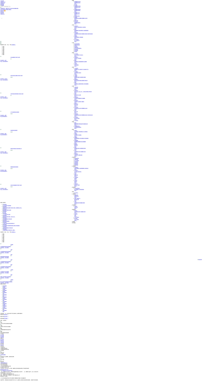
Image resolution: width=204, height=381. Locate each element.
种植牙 (75, 178)
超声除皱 (76, 50)
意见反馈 (2, 341)
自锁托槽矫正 (76, 168)
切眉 (75, 215)
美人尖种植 (76, 160)
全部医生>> (13, 232)
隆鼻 (75, 29)
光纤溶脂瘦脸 (85, 83)
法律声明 (2, 337)
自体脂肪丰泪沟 (77, 151)
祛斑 (75, 93)
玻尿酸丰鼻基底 (84, 33)
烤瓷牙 (75, 181)
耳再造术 (76, 207)
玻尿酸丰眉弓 (83, 211)
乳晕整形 (76, 57)
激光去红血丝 (76, 118)
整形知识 (2, 11)
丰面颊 (75, 76)
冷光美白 (76, 171)
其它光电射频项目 (78, 48)
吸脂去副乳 (81, 123)
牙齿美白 (76, 170)
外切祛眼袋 (86, 138)
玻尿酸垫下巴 (76, 69)
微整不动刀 (8, 8)
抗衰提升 (76, 90)
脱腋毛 (83, 101)
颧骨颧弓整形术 (85, 80)
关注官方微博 (3, 354)
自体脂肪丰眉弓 (77, 211)
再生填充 (76, 21)
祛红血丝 (76, 117)
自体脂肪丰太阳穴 (77, 72)
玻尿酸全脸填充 (77, 22)
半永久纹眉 (76, 219)
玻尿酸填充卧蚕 (77, 9)
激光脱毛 (76, 100)
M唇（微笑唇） (77, 198)
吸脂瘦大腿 (85, 123)
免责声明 (2, 342)
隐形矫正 (86, 168)
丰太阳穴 (76, 71)
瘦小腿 (75, 4)
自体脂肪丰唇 (76, 202)
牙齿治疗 (76, 183)
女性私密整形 (77, 188)
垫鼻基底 (76, 32)
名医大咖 (12, 8)
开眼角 (75, 133)
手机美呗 (2, 0)
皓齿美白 (79, 171)
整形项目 (4, 9)
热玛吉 (75, 46)
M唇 (78, 199)
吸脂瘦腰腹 (76, 123)
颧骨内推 (76, 80)
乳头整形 (76, 53)
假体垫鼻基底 (90, 33)
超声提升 (90, 91)
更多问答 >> (6, 316)
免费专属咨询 (19, 313)
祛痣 (75, 110)
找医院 (7, 9)
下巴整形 (76, 68)
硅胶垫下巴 (82, 69)
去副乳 (75, 63)
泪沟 (75, 150)
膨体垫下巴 (86, 69)
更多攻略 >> (6, 318)
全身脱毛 (79, 101)
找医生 (10, 9)
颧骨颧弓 (76, 79)
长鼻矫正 (84, 27)
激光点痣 (76, 111)
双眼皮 (75, 130)
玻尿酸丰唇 (76, 18)
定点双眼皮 (85, 131)
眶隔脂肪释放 (76, 138)
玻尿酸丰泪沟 (83, 151)
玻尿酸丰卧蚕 (76, 148)
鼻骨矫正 (76, 26)
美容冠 (75, 180)
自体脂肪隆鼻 (85, 30)
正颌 (75, 173)
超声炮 (75, 51)
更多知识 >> (6, 314)
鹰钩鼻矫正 (80, 27)
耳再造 (75, 206)
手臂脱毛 (76, 101)
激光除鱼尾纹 (77, 43)
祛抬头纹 (76, 113)
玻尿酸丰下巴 (77, 12)
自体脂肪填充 (77, 126)
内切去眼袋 (82, 138)
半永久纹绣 (76, 217)
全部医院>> (13, 44)
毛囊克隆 (76, 159)
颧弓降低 (79, 80)
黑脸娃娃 (79, 98)
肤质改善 (76, 97)
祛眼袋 (75, 137)
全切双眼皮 (76, 131)
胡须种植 (76, 162)
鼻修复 (75, 36)
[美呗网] (2, 5)
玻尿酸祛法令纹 (77, 6)
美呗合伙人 (5, 362)
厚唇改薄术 (76, 196)
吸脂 (17, 8)
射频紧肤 (76, 47)
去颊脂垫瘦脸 (80, 83)
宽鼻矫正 (76, 27)
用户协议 (2, 339)
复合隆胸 (85, 61)
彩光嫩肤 (83, 98)
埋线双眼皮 (81, 131)
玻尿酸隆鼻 (76, 30)
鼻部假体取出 (76, 37)
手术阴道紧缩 (81, 189)
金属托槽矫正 (82, 168)
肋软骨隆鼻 (81, 30)
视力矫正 (76, 192)
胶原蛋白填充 (77, 16)
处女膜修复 (76, 189)
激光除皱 (76, 49)
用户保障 (2, 336)
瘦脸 (75, 82)
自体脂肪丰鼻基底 (77, 33)
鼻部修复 (81, 37)
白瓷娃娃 (76, 98)
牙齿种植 (76, 177)
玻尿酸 (15, 8)
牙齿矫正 (76, 167)
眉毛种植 (76, 161)
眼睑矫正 (76, 153)
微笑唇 (75, 199)
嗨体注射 (76, 20)
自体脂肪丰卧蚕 (83, 148)
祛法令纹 (76, 107)
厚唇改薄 (76, 195)
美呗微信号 (2, 3)
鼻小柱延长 (76, 39)
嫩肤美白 (76, 103)
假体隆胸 (76, 61)
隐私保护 (2, 340)
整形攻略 (2, 12)
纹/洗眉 (76, 218)
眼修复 (75, 143)
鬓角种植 (76, 163)
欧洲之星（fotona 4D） (78, 91)
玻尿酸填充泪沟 (77, 1)
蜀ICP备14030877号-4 (4, 369)
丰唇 (75, 201)
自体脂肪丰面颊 (83, 77)
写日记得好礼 (14, 313)
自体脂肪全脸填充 (77, 127)
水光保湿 (76, 120)
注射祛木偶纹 (85, 91)
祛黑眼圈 (76, 140)
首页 (1, 9)
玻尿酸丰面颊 (76, 77)
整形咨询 (2, 10)
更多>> (75, 3)
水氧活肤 (76, 87)
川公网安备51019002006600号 (6, 370)
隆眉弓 (75, 210)
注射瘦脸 (76, 83)
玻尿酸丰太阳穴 (85, 18)
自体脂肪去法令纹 (77, 108)
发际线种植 (76, 158)
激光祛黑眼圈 (83, 141)
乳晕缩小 (76, 58)
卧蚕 (75, 147)
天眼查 (1, 362)
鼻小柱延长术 (76, 40)
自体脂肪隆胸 (80, 61)
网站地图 (2, 4)
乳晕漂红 (79, 58)
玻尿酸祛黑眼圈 (77, 141)
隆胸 (75, 60)
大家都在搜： (3, 8)
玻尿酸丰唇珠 (82, 202)
